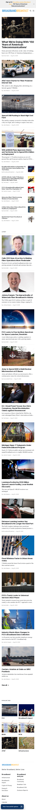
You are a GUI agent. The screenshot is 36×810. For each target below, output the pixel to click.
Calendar (4, 802)
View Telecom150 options (10, 806)
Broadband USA (22, 787)
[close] (34, 4)
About (4, 799)
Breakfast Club (21, 784)
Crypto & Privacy (7, 785)
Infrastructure (6, 777)
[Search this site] (30, 10)
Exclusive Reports (22, 790)
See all (4, 685)
